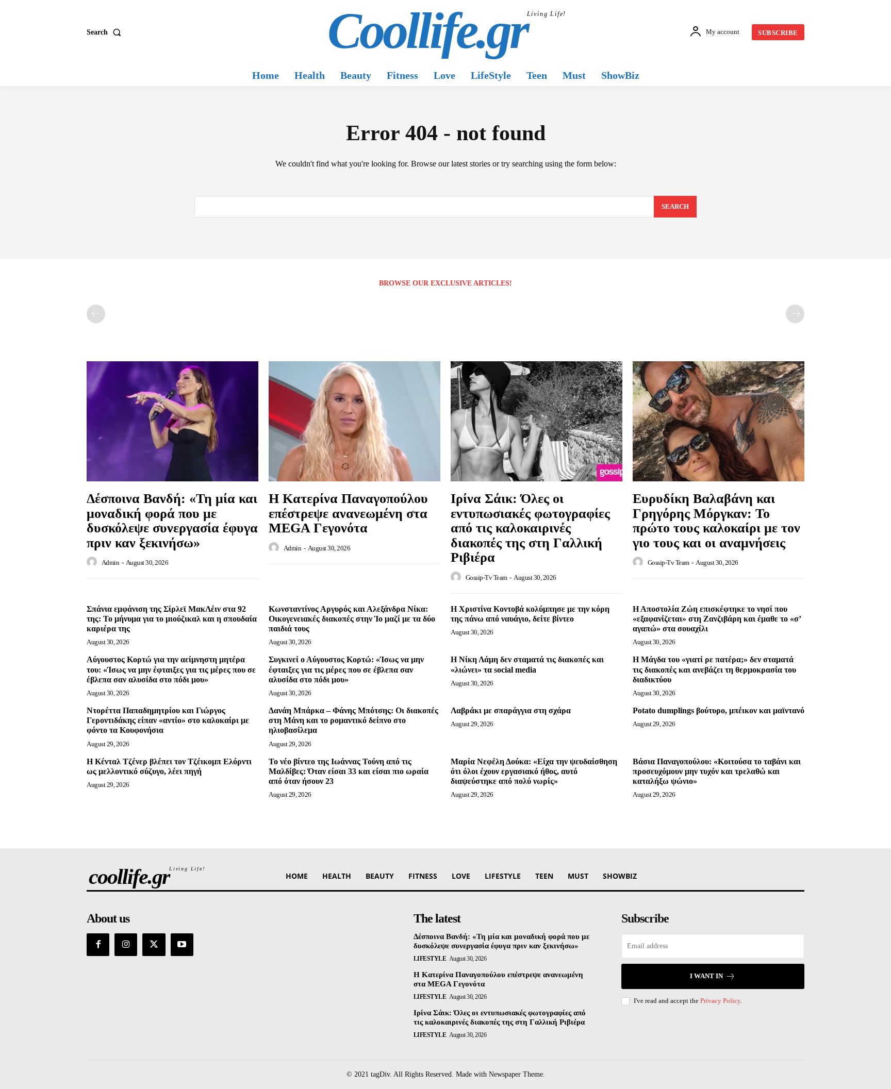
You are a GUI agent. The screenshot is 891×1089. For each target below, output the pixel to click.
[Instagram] (125, 944)
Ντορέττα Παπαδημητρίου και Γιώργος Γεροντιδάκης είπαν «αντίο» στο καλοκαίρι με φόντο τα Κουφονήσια (168, 720)
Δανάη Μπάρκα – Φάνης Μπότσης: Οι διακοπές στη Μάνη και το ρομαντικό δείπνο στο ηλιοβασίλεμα (353, 720)
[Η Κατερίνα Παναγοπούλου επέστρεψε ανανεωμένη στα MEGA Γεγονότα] (354, 421)
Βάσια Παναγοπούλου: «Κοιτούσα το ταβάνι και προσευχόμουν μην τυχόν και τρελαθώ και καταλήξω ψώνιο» (717, 771)
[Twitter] (153, 944)
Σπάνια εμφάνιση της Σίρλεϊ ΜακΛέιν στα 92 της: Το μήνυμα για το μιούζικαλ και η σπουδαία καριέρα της (172, 619)
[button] (106, 32)
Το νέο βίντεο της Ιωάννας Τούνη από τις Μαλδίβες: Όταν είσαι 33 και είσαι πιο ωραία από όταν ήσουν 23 (348, 771)
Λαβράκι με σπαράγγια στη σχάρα (511, 710)
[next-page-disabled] (795, 314)
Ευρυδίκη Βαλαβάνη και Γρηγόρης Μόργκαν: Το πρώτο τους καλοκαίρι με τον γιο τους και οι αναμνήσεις (716, 520)
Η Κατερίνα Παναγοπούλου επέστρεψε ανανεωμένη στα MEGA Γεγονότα (348, 513)
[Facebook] (98, 944)
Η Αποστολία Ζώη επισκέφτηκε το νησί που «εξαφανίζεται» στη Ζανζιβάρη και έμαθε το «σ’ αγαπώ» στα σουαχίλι (717, 619)
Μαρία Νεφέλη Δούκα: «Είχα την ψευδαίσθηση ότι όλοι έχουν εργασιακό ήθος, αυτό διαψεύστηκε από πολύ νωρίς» (534, 771)
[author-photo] (93, 562)
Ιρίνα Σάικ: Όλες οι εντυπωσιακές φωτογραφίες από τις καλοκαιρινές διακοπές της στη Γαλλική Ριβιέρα (530, 528)
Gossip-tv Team (486, 577)
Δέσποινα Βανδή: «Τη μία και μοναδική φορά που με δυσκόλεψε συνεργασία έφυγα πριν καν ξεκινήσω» (172, 520)
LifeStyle (430, 958)
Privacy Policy (720, 1000)
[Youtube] (182, 944)
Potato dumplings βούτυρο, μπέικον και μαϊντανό (718, 710)
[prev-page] (96, 314)
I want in (706, 976)
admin (111, 562)
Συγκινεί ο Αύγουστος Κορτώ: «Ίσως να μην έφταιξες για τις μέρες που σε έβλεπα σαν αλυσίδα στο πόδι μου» (346, 669)
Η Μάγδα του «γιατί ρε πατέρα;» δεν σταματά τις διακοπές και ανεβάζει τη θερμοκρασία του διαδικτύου (714, 669)
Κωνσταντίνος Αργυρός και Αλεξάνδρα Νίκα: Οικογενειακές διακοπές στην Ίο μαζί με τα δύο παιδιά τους (352, 619)
